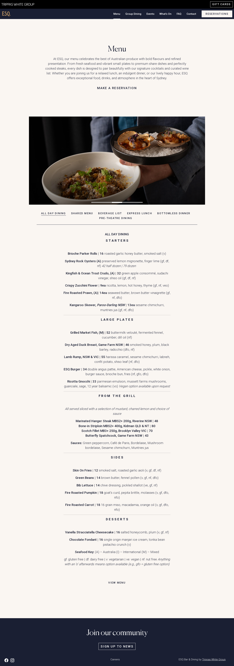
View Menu (117, 582)
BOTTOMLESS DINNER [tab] (173, 213)
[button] (96, 202)
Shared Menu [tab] (82, 213)
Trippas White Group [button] (214, 659)
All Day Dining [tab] (53, 213)
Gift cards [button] (221, 4)
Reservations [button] (217, 13)
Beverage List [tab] (110, 213)
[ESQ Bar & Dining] (20, 4)
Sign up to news (117, 646)
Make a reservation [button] (117, 88)
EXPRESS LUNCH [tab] (139, 213)
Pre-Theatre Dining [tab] (115, 218)
